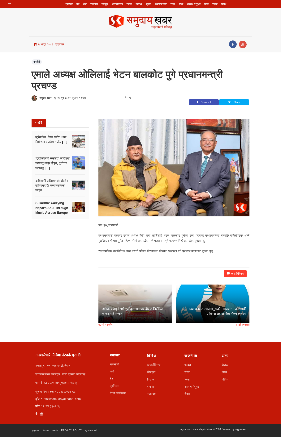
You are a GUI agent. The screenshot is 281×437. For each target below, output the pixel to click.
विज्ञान (150, 379)
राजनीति (94, 4)
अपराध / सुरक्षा (194, 4)
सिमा (206, 4)
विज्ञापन (46, 430)
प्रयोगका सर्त (91, 430)
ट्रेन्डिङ (69, 4)
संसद (173, 4)
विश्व (224, 372)
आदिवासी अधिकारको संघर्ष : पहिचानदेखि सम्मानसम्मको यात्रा (51, 185)
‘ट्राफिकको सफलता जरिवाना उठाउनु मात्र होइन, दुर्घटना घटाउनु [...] (52, 163)
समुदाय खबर (45, 97)
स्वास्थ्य (139, 4)
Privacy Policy (71, 430)
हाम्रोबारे (35, 430)
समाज (129, 4)
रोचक (215, 4)
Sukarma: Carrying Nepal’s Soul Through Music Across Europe (51, 207)
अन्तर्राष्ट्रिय (117, 4)
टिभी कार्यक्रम (118, 393)
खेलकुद (105, 4)
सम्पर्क (55, 430)
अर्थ (85, 4)
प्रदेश (148, 4)
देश (77, 4)
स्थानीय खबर (161, 4)
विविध (223, 4)
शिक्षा (181, 4)
